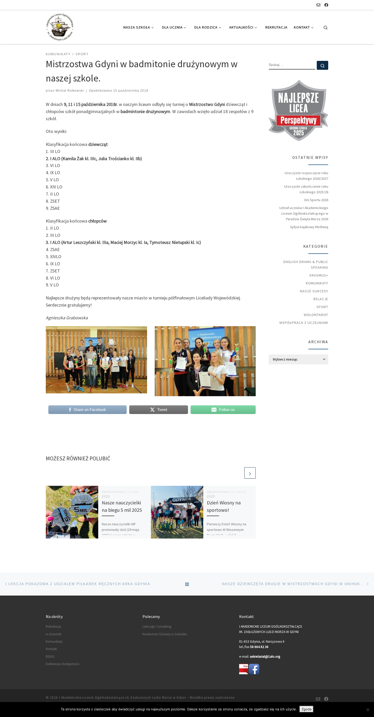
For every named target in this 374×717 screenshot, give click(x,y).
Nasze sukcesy (314, 291)
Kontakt (51, 649)
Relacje (320, 299)
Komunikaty (317, 283)
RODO (50, 656)
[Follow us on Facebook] (326, 5)
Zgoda (306, 709)
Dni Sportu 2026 (316, 200)
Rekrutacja (53, 626)
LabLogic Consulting (156, 626)
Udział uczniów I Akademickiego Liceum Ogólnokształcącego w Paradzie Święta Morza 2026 (303, 213)
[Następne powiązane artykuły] (250, 473)
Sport (322, 307)
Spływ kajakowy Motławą (309, 227)
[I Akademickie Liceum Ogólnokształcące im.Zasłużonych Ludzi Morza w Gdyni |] (60, 26)
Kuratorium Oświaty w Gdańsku (164, 634)
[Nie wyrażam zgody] (367, 709)
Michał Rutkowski (70, 90)
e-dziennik (53, 634)
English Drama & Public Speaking (305, 264)
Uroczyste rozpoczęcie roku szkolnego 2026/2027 (306, 176)
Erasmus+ (319, 275)
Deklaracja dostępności (62, 664)
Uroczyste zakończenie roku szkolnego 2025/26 (306, 189)
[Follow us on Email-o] (318, 5)
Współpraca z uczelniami (303, 322)
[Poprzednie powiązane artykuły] (237, 473)
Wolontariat (316, 314)
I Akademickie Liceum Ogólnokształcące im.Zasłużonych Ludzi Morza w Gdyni (122, 697)
